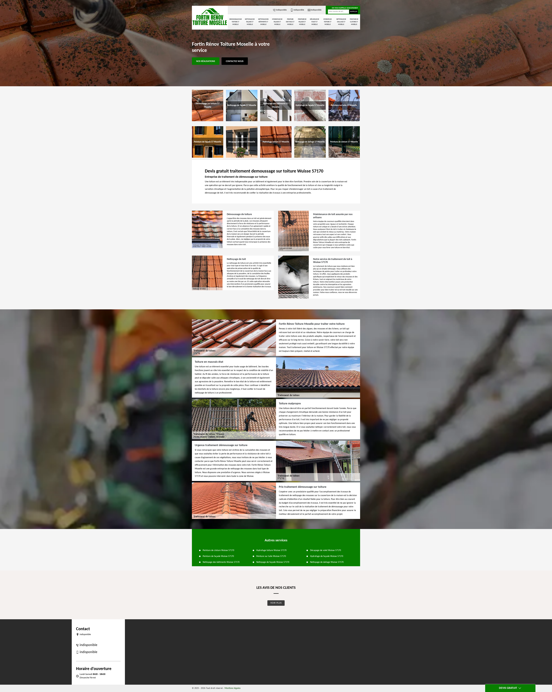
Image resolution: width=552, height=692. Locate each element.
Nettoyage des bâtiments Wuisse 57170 (221, 562)
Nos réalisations (205, 61)
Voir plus (276, 603)
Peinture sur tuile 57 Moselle (290, 22)
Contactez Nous (235, 61)
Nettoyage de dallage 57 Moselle (341, 22)
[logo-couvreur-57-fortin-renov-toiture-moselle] (209, 16)
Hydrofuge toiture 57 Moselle (327, 22)
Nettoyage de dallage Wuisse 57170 (327, 562)
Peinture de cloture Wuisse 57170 (218, 550)
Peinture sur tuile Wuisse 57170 (271, 556)
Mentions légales (232, 688)
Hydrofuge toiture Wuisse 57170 (271, 550)
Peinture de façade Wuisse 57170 (218, 556)
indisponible (281, 10)
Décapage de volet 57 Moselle (314, 22)
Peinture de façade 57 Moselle (302, 22)
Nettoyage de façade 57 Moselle (250, 22)
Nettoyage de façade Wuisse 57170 (272, 562)
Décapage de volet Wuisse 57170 (325, 550)
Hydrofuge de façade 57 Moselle (277, 22)
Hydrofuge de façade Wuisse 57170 (326, 556)
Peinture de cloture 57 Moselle (354, 22)
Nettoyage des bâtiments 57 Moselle (263, 22)
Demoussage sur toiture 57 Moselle (235, 22)
